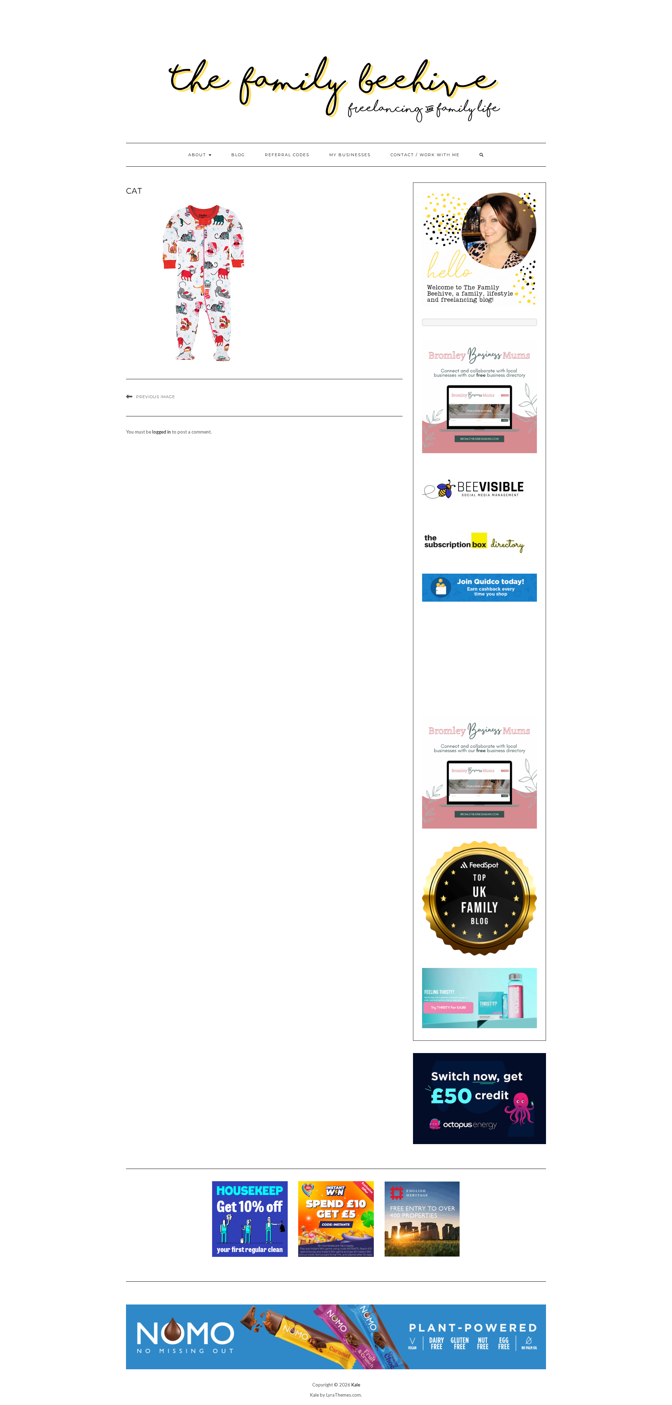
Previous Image (155, 396)
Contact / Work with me (425, 154)
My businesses (350, 154)
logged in (161, 432)
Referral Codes (287, 154)
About (198, 154)
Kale (355, 1384)
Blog (238, 154)
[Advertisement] (479, 657)
